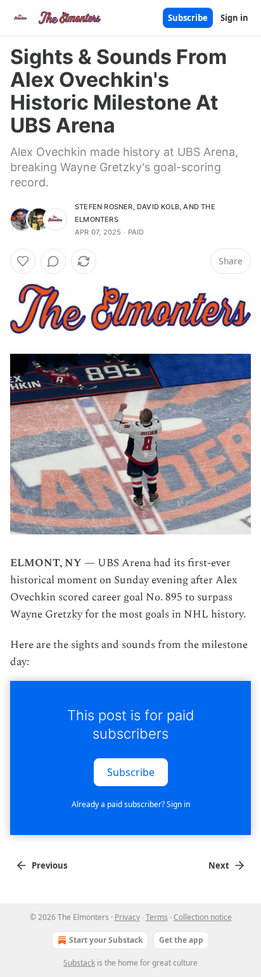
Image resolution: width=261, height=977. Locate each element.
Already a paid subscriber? (131, 804)
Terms (157, 917)
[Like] (22, 261)
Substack (79, 962)
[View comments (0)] (53, 261)
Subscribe (188, 17)
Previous (49, 865)
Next (218, 865)
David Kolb (158, 206)
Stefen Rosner (104, 206)
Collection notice (203, 917)
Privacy (127, 917)
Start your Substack (106, 940)
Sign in (234, 17)
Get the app (181, 940)
